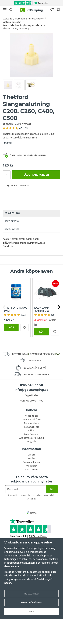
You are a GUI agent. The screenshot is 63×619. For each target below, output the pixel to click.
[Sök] (11, 9)
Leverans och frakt (31, 419)
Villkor (31, 430)
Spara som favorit (20, 185)
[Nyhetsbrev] (52, 489)
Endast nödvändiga (31, 602)
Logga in (31, 441)
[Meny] (5, 10)
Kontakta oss (31, 415)
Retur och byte (31, 423)
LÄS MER (7, 143)
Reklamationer (31, 427)
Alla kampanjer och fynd (31, 438)
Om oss (31, 454)
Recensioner (12, 229)
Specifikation (12, 221)
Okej (31, 611)
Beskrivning (12, 213)
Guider (31, 458)
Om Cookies (31, 469)
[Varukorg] (58, 10)
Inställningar (31, 594)
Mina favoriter (31, 434)
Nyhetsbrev (31, 465)
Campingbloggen (31, 462)
